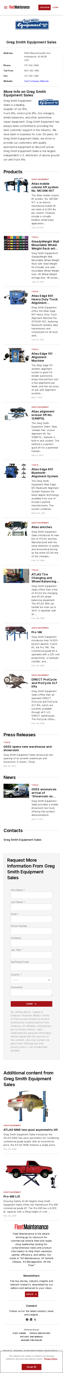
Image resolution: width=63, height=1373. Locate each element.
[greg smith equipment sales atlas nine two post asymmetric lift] (31, 1106)
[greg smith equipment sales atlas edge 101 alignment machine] (16, 355)
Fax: (6, 76)
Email (15, 914)
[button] (6, 7)
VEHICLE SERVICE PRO (39, 1333)
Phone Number (19, 925)
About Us (8, 1351)
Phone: (7, 65)
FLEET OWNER (19, 1333)
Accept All (31, 1367)
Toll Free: (9, 70)
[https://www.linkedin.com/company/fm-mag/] (31, 1319)
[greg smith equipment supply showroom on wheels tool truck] (16, 791)
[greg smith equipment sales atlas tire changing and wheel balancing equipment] (16, 576)
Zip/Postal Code (20, 961)
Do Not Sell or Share (33, 1351)
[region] (31, 1362)
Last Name (18, 902)
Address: (8, 53)
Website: (8, 81)
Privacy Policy (51, 1351)
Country (16, 974)
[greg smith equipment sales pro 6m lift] (31, 1173)
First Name (18, 890)
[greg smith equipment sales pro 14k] (16, 634)
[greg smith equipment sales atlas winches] (16, 529)
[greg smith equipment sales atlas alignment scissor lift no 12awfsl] (16, 413)
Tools (35, 237)
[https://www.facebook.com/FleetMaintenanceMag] (27, 1319)
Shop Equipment (40, 179)
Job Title (17, 949)
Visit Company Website (36, 81)
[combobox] (31, 979)
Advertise (18, 1351)
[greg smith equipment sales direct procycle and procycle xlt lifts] (16, 681)
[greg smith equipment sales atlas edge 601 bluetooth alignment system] (16, 471)
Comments (17, 987)
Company (16, 937)
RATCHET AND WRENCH (31, 1337)
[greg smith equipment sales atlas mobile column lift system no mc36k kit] (16, 185)
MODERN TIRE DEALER (31, 1340)
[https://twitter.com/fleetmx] (35, 1319)
